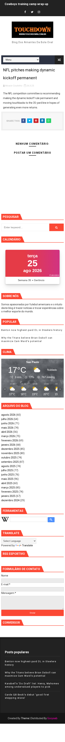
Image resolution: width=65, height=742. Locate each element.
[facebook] (25, 12)
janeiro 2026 (8, 444)
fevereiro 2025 (9, 491)
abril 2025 (6, 483)
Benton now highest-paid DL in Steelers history (31, 330)
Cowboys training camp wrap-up (26, 4)
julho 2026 (7, 419)
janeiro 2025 (8, 496)
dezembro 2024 (10, 500)
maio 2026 (7, 427)
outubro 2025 (9, 457)
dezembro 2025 (10, 448)
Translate (27, 545)
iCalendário (54, 275)
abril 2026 (6, 431)
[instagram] (39, 12)
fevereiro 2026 (9, 440)
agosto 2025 (8, 466)
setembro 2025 (10, 461)
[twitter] (32, 12)
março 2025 (8, 487)
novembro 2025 (10, 453)
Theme (25, 718)
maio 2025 (7, 478)
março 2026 (8, 436)
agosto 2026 (8, 414)
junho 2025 (7, 474)
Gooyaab (52, 718)
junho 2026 (7, 423)
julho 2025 (7, 470)
